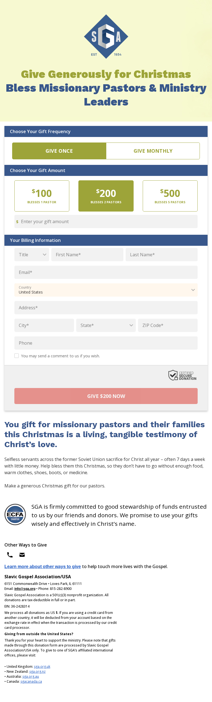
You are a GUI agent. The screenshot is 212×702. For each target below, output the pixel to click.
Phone (25, 343)
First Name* (68, 255)
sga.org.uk (42, 666)
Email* (25, 272)
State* (87, 325)
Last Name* (142, 255)
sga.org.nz (37, 671)
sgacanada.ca (31, 681)
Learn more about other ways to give (42, 566)
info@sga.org (24, 589)
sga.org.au (30, 676)
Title (23, 255)
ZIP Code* (152, 325)
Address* (28, 308)
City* (24, 325)
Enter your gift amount (45, 221)
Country (25, 287)
